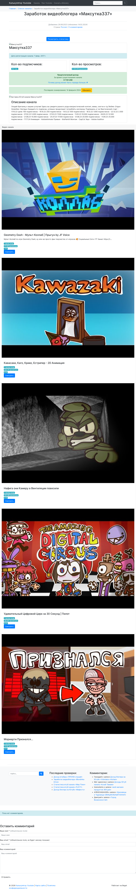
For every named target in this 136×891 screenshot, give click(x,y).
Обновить (87, 90)
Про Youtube (47, 3)
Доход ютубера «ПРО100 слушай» (68, 777)
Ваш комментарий (7, 849)
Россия (64, 27)
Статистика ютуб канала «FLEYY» (68, 787)
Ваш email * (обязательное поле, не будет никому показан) (25, 840)
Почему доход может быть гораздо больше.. (67, 82)
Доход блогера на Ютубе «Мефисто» (69, 790)
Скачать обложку (61, 3)
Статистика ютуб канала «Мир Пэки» (69, 784)
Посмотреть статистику (58, 39)
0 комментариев (75, 27)
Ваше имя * (13, 831)
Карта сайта (40, 885)
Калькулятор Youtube (20, 3)
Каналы (37, 3)
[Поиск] (41, 774)
